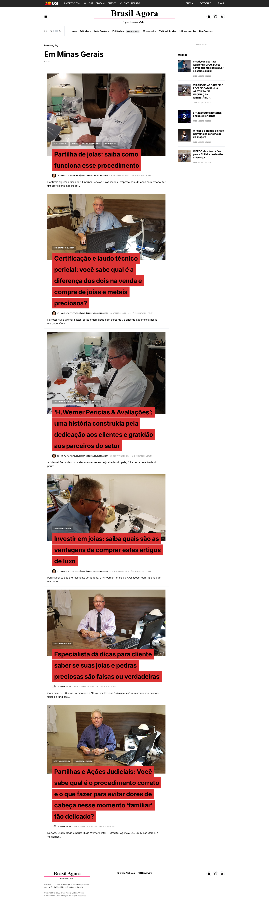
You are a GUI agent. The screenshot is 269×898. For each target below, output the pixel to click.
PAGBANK (100, 3)
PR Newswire (145, 873)
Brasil (74, 144)
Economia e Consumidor (64, 248)
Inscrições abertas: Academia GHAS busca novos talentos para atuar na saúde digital (208, 66)
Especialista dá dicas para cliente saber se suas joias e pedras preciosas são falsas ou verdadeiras (106, 665)
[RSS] (222, 17)
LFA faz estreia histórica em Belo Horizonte (207, 114)
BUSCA (189, 3)
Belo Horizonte (60, 144)
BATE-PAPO (205, 3)
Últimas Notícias (126, 873)
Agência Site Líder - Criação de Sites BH (66, 887)
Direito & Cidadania (62, 761)
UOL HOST (88, 3)
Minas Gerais (110, 144)
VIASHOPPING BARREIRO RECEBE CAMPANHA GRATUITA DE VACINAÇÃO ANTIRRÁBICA (208, 91)
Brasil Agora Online (69, 884)
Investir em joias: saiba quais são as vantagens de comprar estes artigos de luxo (107, 550)
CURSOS (112, 3)
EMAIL (221, 3)
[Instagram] (215, 17)
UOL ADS (135, 3)
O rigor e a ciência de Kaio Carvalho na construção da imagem (208, 133)
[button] (45, 16)
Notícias (96, 402)
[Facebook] (208, 17)
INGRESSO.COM (72, 3)
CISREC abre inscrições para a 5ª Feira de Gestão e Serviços (208, 154)
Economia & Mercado (91, 144)
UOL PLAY (124, 3)
